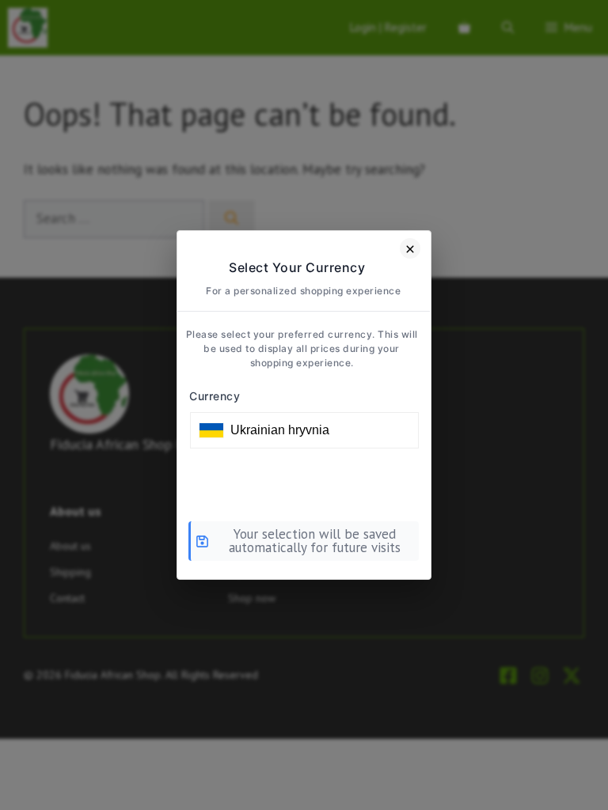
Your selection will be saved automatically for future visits (315, 540)
